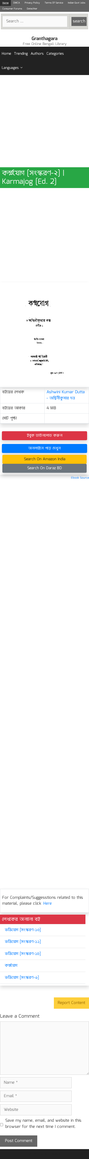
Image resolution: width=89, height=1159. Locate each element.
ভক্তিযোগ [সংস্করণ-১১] (23, 942)
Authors (37, 54)
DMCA (16, 3)
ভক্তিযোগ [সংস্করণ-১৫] (23, 954)
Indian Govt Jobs (76, 3)
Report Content (71, 1003)
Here (47, 903)
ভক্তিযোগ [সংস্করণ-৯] (22, 978)
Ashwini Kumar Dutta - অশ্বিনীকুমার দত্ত (66, 395)
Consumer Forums (12, 9)
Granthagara (44, 38)
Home (5, 3)
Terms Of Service (54, 3)
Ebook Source (80, 478)
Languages (10, 68)
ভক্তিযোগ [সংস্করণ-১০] (23, 930)
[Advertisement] (44, 121)
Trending (21, 54)
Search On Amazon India (44, 459)
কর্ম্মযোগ (11, 965)
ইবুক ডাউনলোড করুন (44, 436)
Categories (55, 54)
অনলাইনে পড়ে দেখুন (44, 448)
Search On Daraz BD (44, 468)
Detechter (32, 9)
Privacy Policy (32, 3)
